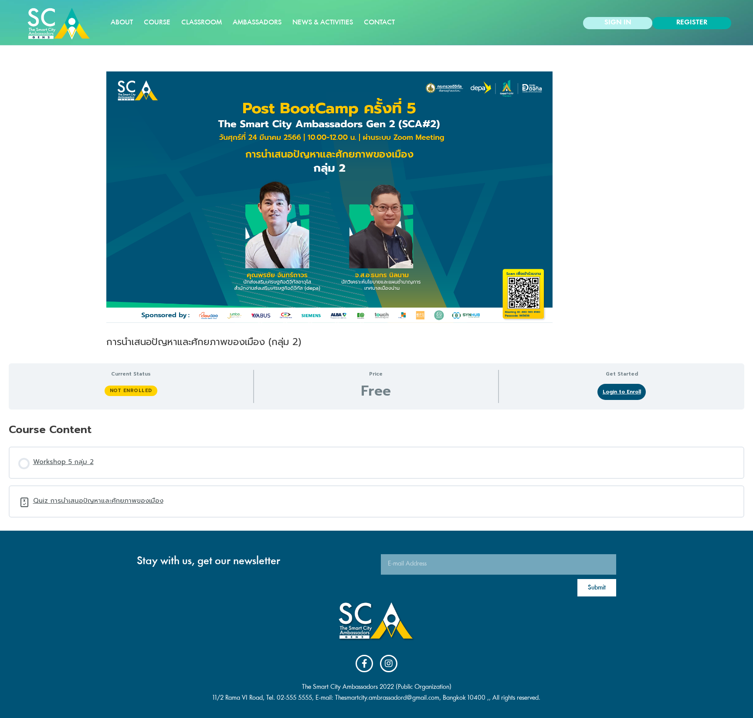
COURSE (157, 22)
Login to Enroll (622, 392)
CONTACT (379, 22)
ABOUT (122, 22)
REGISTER (691, 22)
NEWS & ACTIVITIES (322, 22)
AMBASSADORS (257, 22)
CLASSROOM (201, 22)
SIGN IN (617, 22)
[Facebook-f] (364, 663)
